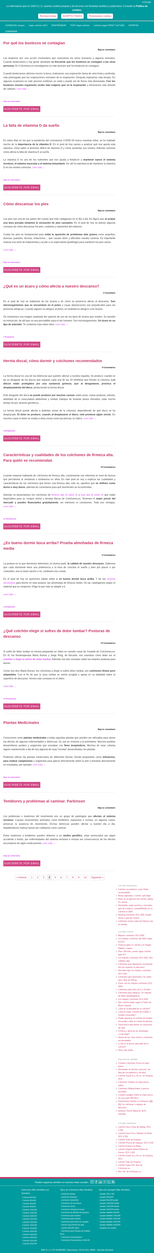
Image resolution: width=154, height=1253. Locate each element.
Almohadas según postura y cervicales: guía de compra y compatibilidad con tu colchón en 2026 (135, 908)
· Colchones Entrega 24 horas (72, 1209)
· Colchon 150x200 (29, 1228)
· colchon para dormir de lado (72, 1225)
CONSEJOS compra (15, 25)
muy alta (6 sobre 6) (92, 495)
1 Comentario (109, 293)
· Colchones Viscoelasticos (71, 1237)
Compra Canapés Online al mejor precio (135, 1095)
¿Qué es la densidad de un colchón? (134, 1009)
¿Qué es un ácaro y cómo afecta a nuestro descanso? (51, 286)
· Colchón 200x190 (29, 1241)
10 (85, 877)
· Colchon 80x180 (28, 1197)
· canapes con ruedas (107, 1228)
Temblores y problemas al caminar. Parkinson (44, 801)
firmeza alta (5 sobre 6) (64, 495)
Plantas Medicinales (21, 722)
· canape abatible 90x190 (109, 1212)
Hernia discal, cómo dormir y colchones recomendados (52, 361)
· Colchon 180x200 (29, 1237)
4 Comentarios (108, 367)
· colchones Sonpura (68, 1197)
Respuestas (9, 431)
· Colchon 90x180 (28, 1200)
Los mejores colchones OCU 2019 (133, 999)
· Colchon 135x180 (29, 1219)
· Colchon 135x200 (29, 1222)
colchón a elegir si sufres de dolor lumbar (27, 659)
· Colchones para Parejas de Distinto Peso (75, 1231)
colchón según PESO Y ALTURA (109, 25)
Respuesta (8, 337)
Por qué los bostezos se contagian (34, 43)
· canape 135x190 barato (109, 1206)
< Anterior (21, 877)
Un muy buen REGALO (128, 1098)
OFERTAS (133, 25)
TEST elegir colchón (79, 25)
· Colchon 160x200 (29, 1231)
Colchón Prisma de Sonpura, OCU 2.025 (135, 1143)
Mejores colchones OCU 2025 (131, 935)
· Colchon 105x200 (29, 1213)
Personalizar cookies (100, 16)
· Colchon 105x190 (29, 1210)
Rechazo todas (48, 16)
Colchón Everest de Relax (129, 1146)
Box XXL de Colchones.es (129, 1171)
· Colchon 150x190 (29, 1225)
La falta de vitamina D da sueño (31, 125)
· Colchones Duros (67, 1206)
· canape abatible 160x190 (109, 1222)
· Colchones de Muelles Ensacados (74, 1212)
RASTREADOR (59, 25)
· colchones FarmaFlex (69, 1200)
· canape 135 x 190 (106, 1194)
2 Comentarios (108, 555)
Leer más (23, 89)
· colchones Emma (67, 1194)
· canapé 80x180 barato (108, 1200)
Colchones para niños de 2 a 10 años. (134, 989)
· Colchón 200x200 (29, 1244)
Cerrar (146, 2)
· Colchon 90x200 (28, 1207)
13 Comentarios (108, 643)
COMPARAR (11, 31)
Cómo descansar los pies (26, 204)
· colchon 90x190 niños (69, 1228)
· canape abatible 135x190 (109, 1216)
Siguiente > (97, 877)
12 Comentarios (108, 467)
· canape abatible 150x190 (109, 1219)
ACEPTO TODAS (72, 16)
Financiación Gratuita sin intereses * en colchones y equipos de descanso (135, 1104)
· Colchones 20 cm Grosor (70, 1203)
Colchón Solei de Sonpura (129, 1139)
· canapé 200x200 (106, 1197)
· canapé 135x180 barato (109, 1203)
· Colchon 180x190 (29, 1234)
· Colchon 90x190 (28, 1204)
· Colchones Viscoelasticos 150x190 (75, 1240)
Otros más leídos (125, 1050)
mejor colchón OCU (38, 25)
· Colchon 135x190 (29, 1216)
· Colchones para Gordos (70, 1216)
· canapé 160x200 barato (109, 1209)
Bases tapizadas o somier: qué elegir (134, 896)
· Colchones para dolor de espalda (74, 1222)
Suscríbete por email (22, 109)
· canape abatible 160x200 (109, 1225)
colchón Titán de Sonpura (129, 1162)
